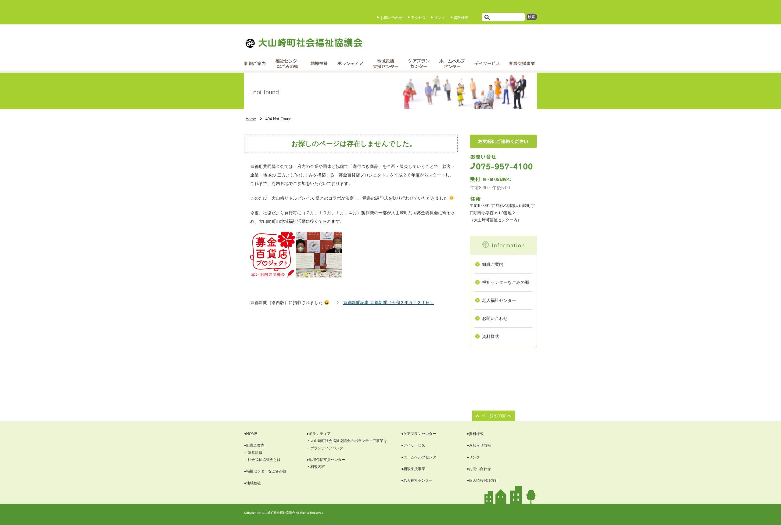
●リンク (473, 457)
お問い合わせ (391, 18)
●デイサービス (413, 445)
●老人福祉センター (417, 480)
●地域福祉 (252, 483)
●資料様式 (475, 434)
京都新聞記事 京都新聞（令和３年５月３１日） (388, 302)
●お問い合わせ (479, 469)
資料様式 (461, 18)
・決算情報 (253, 453)
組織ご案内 (492, 264)
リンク (439, 18)
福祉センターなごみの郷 (505, 282)
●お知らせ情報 (479, 445)
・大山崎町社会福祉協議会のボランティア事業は (347, 441)
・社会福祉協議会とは (262, 460)
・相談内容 (316, 467)
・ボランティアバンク (325, 448)
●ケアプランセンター (418, 434)
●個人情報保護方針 (482, 480)
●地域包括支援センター (326, 460)
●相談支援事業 (413, 469)
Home (251, 119)
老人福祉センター (499, 300)
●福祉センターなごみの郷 (265, 471)
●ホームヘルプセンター (420, 457)
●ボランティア (319, 434)
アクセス (418, 18)
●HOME (250, 434)
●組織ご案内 (254, 445)
